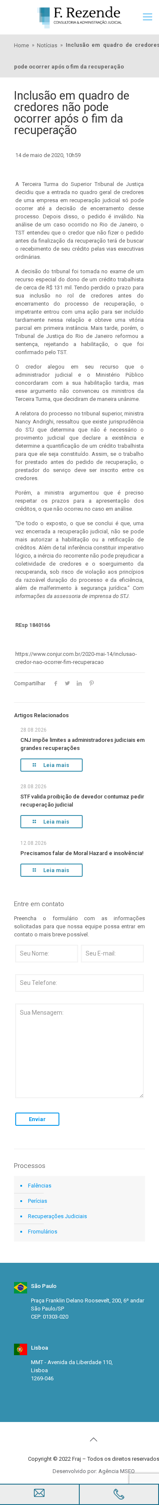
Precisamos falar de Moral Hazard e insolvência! (82, 853)
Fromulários (42, 1231)
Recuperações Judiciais (57, 1216)
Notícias (47, 45)
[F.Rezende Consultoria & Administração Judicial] (79, 17)
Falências (39, 1185)
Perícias (37, 1201)
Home (21, 45)
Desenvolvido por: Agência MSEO (94, 1471)
